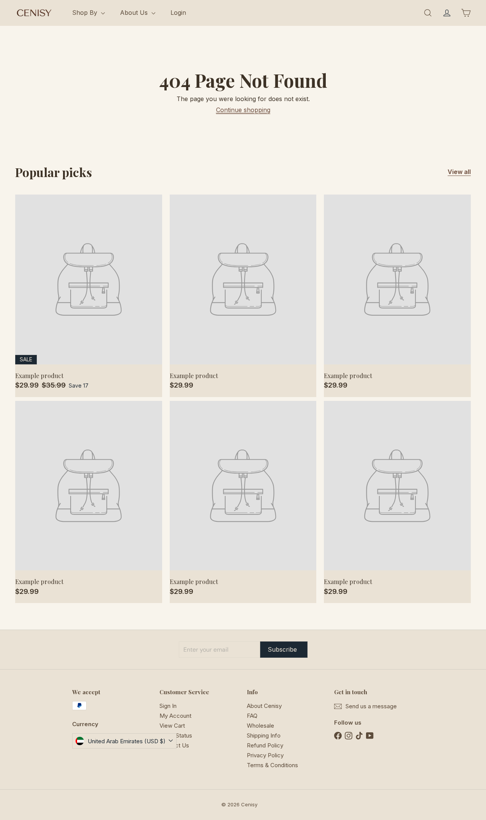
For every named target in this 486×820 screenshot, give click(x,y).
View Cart (172, 725)
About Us (135, 12)
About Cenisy (264, 705)
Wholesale (260, 725)
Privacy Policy (265, 755)
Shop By (85, 12)
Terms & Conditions (272, 765)
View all (459, 172)
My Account (175, 715)
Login (178, 12)
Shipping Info (264, 735)
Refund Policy (265, 745)
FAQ (252, 715)
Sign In (168, 705)
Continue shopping (243, 110)
